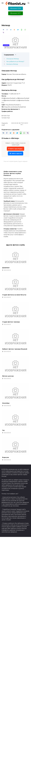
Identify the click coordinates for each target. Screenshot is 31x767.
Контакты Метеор (12, 64)
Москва (6, 45)
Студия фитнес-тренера (11, 322)
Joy (3, 430)
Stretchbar (6, 403)
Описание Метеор (12, 59)
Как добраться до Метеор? (15, 61)
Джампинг (6, 267)
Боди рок (5, 457)
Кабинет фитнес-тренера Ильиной (14, 349)
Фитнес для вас (8, 376)
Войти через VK (15, 153)
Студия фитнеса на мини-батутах (14, 295)
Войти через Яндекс (15, 149)
